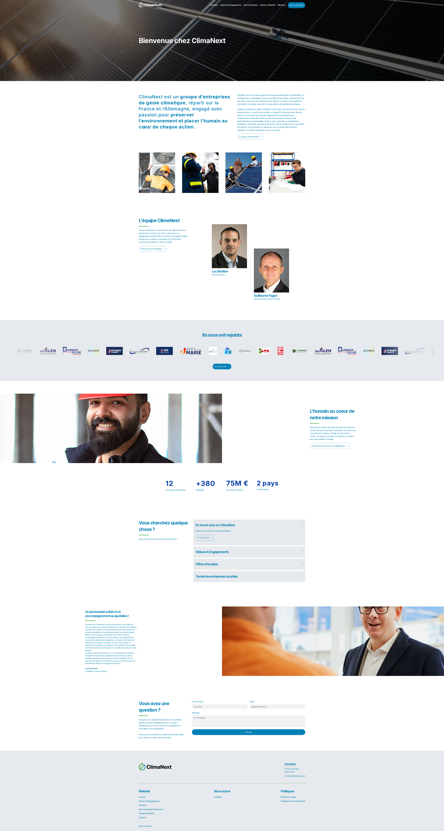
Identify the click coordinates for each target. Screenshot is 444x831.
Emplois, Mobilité (267, 5)
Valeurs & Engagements (230, 5)
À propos (214, 5)
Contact (142, 817)
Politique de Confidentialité (293, 801)
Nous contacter (296, 5)
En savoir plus (220, 366)
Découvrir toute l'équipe (151, 249)
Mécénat (281, 5)
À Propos (143, 805)
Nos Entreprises (251, 5)
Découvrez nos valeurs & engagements (328, 446)
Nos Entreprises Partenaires (151, 809)
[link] (150, 5)
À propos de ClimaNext (249, 137)
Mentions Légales (288, 797)
